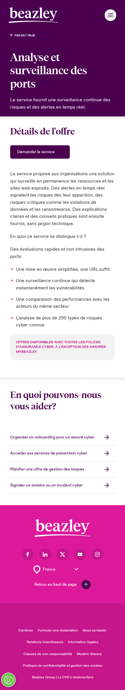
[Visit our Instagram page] (97, 554)
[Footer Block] (62, 528)
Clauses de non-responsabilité (48, 654)
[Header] (33, 15)
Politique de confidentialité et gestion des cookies (62, 666)
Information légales (83, 642)
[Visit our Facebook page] (27, 554)
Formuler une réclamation (58, 630)
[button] (110, 15)
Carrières (25, 630)
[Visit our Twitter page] (62, 554)
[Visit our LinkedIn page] (45, 554)
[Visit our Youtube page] (80, 554)
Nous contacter (95, 630)
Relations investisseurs (45, 642)
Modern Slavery (89, 654)
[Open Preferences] (8, 680)
